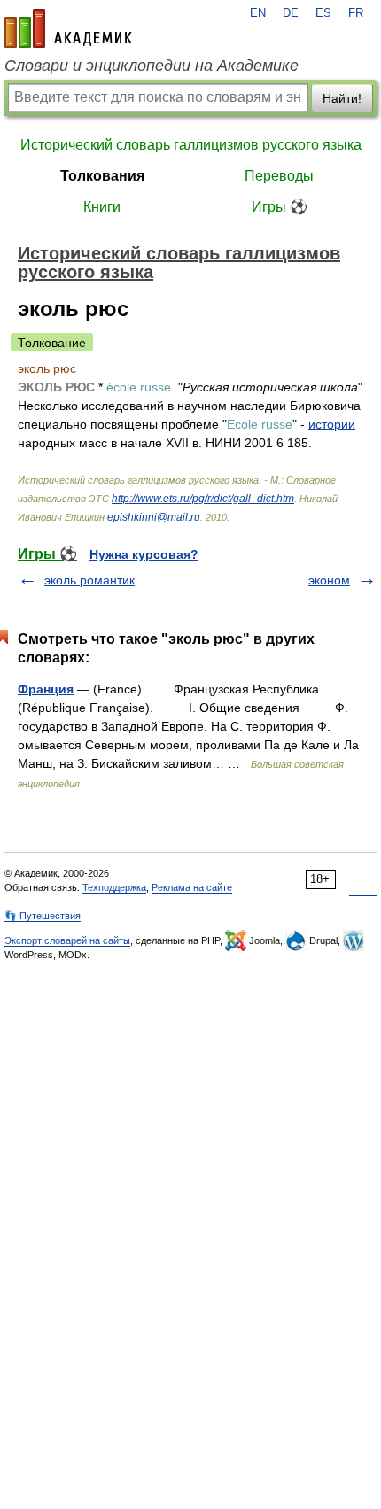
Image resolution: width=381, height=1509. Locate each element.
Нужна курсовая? (143, 554)
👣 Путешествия (42, 915)
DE (291, 13)
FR (355, 13)
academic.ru (68, 28)
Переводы (279, 175)
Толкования (102, 175)
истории (331, 424)
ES (323, 13)
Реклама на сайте (192, 887)
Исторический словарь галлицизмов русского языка (191, 144)
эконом (329, 580)
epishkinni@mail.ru (153, 517)
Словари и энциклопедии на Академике (151, 65)
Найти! (342, 98)
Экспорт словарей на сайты (67, 940)
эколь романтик (89, 580)
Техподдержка (114, 887)
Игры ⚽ (279, 206)
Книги (102, 206)
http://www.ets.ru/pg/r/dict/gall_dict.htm (203, 498)
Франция (46, 689)
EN (258, 13)
